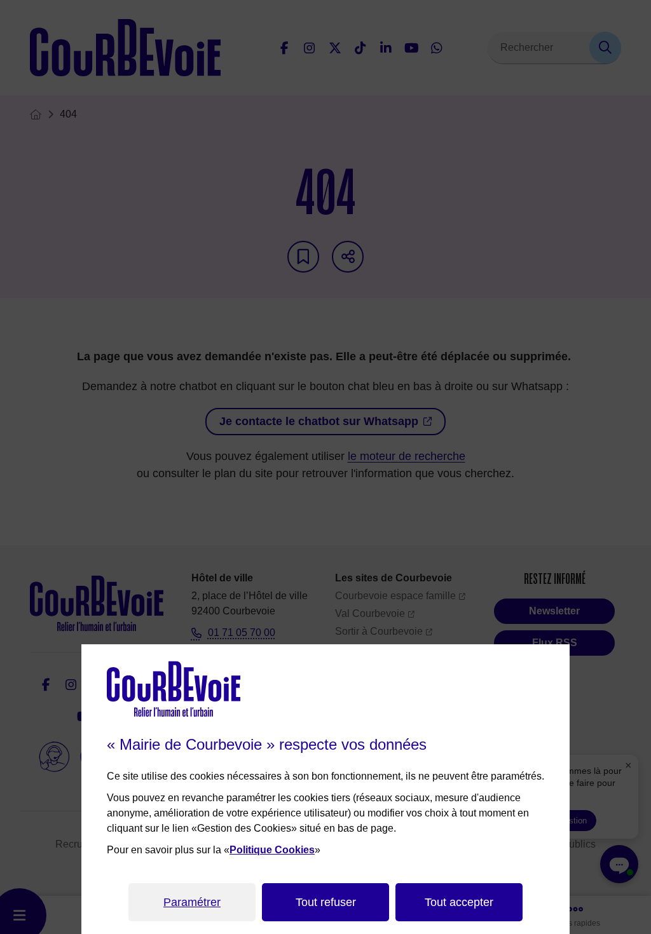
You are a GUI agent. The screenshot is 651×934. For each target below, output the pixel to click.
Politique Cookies (272, 849)
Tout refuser (326, 902)
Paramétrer (192, 902)
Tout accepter (459, 902)
